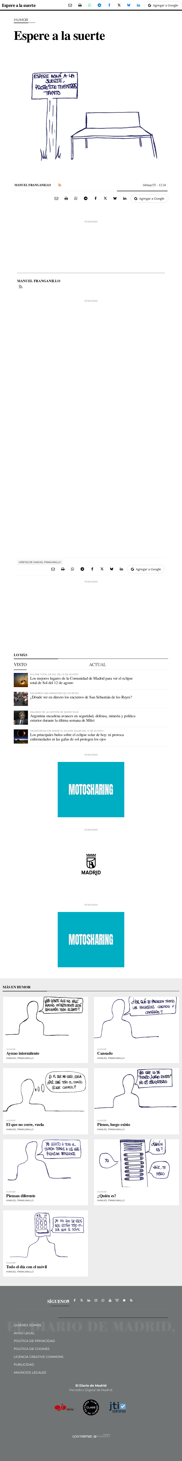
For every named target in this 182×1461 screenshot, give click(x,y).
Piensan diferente (20, 1196)
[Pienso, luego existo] (136, 1092)
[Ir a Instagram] (95, 1300)
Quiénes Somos (27, 1325)
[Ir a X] (81, 1300)
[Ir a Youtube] (110, 1300)
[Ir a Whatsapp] (103, 1300)
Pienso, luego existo (113, 1124)
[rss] (20, 286)
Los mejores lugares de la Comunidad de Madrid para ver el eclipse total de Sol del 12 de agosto (81, 680)
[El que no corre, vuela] (45, 1092)
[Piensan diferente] (45, 1163)
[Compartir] (90, 5)
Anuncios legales (30, 1372)
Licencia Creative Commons (38, 1357)
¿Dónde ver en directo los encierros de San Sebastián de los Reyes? (81, 697)
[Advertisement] (91, 245)
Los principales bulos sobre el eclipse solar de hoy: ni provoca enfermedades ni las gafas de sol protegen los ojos (77, 737)
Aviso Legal (24, 1333)
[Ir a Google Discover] (124, 1300)
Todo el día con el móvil (26, 1267)
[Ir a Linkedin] (88, 1300)
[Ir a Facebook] (74, 1300)
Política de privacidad (34, 1341)
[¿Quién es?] (136, 1163)
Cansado (105, 1053)
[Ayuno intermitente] (45, 1021)
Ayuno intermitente (22, 1053)
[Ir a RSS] (131, 1300)
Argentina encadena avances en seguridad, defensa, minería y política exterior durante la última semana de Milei (82, 718)
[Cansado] (136, 1021)
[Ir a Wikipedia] (117, 1300)
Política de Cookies (31, 1349)
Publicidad (24, 1365)
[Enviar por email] (70, 5)
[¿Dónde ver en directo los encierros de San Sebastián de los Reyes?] (21, 699)
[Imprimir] (80, 5)
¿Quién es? (106, 1196)
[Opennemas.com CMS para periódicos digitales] (91, 1436)
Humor (21, 20)
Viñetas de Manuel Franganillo (40, 562)
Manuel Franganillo (32, 185)
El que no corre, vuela (25, 1124)
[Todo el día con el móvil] (45, 1234)
